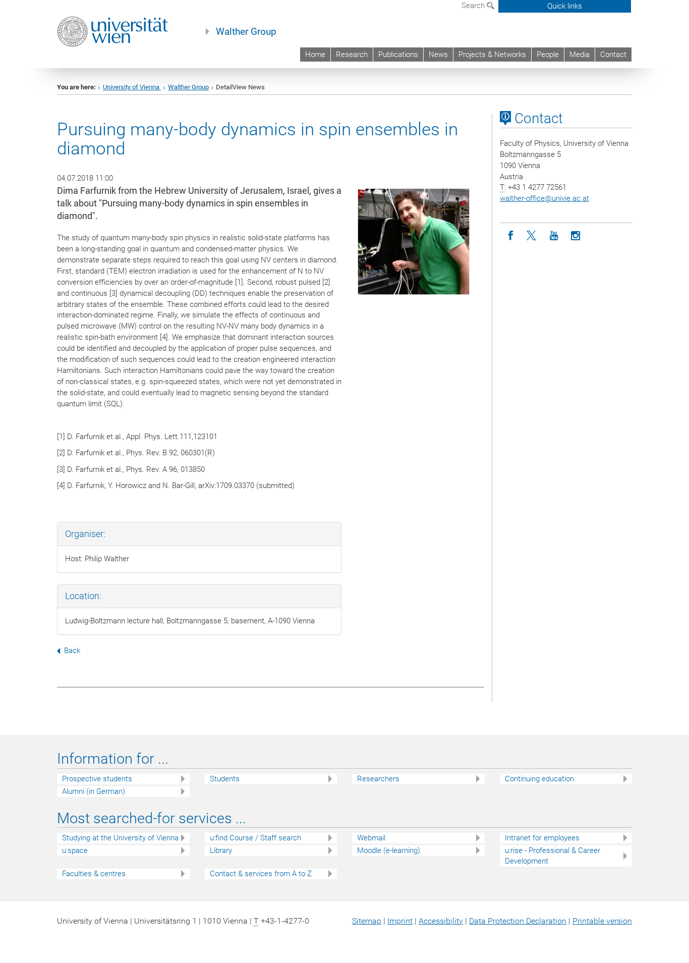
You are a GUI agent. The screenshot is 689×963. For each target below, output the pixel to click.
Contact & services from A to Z (261, 873)
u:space (75, 850)
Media (579, 54)
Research (352, 54)
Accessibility (441, 921)
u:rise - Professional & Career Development (552, 856)
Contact (613, 54)
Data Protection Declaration (517, 921)
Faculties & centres (94, 873)
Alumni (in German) (93, 791)
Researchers (378, 778)
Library (221, 850)
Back (72, 650)
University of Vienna (132, 87)
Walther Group (246, 31)
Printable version (602, 921)
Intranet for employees (542, 837)
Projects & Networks (492, 54)
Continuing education (539, 778)
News (438, 54)
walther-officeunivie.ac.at (544, 198)
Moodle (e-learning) (388, 850)
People (548, 54)
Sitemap (366, 921)
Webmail (371, 837)
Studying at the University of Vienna (120, 837)
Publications (398, 54)
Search (474, 5)
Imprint (400, 921)
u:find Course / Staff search (255, 837)
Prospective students (97, 778)
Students (225, 778)
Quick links (564, 6)
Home (315, 54)
